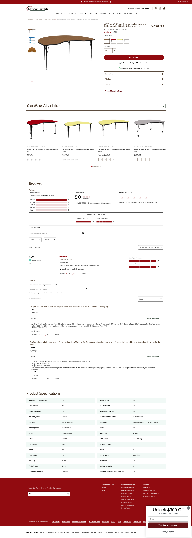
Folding (91, 13)
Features (108, 84)
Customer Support (183, 1)
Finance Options (126, 496)
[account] (160, 8)
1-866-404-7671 (145, 8)
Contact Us (146, 488)
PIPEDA (113, 521)
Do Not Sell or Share (94, 521)
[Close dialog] (188, 508)
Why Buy (108, 79)
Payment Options (126, 493)
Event (81, 13)
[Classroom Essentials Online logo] (37, 8)
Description (109, 74)
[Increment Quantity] (114, 50)
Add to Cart (134, 57)
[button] (32, 31)
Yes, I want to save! (168, 525)
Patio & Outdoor (129, 13)
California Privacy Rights (79, 521)
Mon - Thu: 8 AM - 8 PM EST (151, 493)
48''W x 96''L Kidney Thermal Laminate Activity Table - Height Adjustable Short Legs (114, 149)
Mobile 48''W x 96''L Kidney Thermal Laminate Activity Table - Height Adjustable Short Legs (150, 149)
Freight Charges (126, 502)
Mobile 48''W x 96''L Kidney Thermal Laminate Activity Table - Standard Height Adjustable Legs (42, 149)
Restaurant (104, 13)
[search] (156, 8)
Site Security (56, 521)
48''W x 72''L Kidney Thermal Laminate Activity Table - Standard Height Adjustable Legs (78, 149)
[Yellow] (120, 41)
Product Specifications (113, 91)
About (104, 488)
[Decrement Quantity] (106, 50)
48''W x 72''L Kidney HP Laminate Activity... (55, 532)
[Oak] (107, 41)
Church (70, 13)
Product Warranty (126, 508)
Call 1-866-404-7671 (149, 491)
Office (115, 13)
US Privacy (105, 521)
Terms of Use (137, 521)
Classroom (58, 13)
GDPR (119, 521)
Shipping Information (127, 499)
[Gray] (126, 41)
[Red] (113, 41)
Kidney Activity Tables (49, 19)
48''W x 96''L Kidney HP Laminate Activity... (87, 532)
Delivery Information (127, 488)
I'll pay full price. (168, 532)
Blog (103, 491)
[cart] (164, 9)
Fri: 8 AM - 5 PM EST (149, 496)
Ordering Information (127, 491)
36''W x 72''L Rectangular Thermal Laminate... (121, 532)
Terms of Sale (127, 521)
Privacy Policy (66, 521)
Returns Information (127, 505)
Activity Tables (38, 19)
